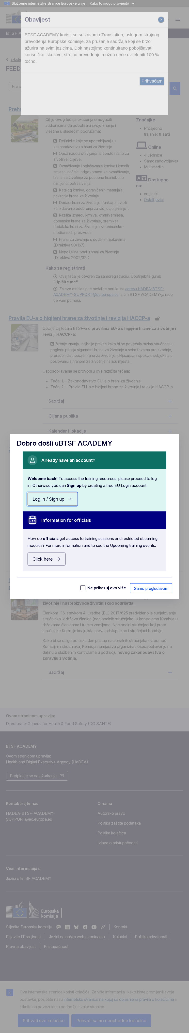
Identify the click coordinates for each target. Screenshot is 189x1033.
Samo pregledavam (151, 588)
